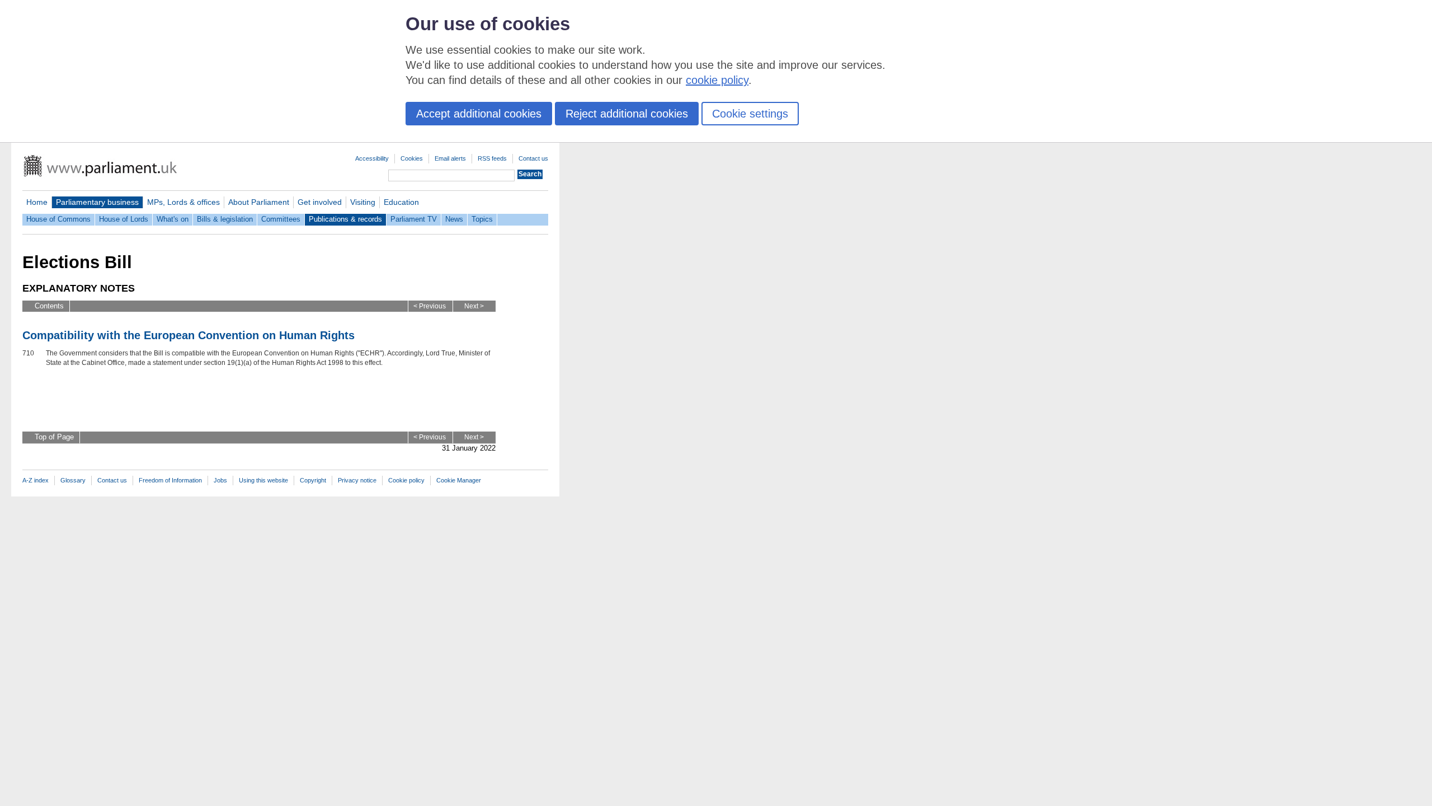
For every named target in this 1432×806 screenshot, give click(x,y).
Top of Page (54, 437)
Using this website (263, 480)
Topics (482, 219)
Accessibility (372, 158)
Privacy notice (357, 480)
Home (37, 202)
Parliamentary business (97, 202)
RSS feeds (492, 158)
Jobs (220, 480)
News (454, 219)
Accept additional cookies (478, 113)
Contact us (533, 158)
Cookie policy (406, 480)
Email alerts (450, 158)
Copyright (313, 480)
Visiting (362, 202)
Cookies (412, 158)
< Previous (429, 306)
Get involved (320, 202)
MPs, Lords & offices (183, 202)
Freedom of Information (170, 480)
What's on (173, 219)
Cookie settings (750, 113)
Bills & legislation (225, 219)
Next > (474, 306)
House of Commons (58, 219)
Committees (280, 219)
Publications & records (345, 219)
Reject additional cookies (627, 113)
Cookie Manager (458, 480)
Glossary (73, 480)
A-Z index (35, 480)
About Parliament (258, 202)
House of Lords (123, 219)
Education (401, 202)
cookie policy (717, 80)
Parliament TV (413, 219)
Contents (49, 306)
